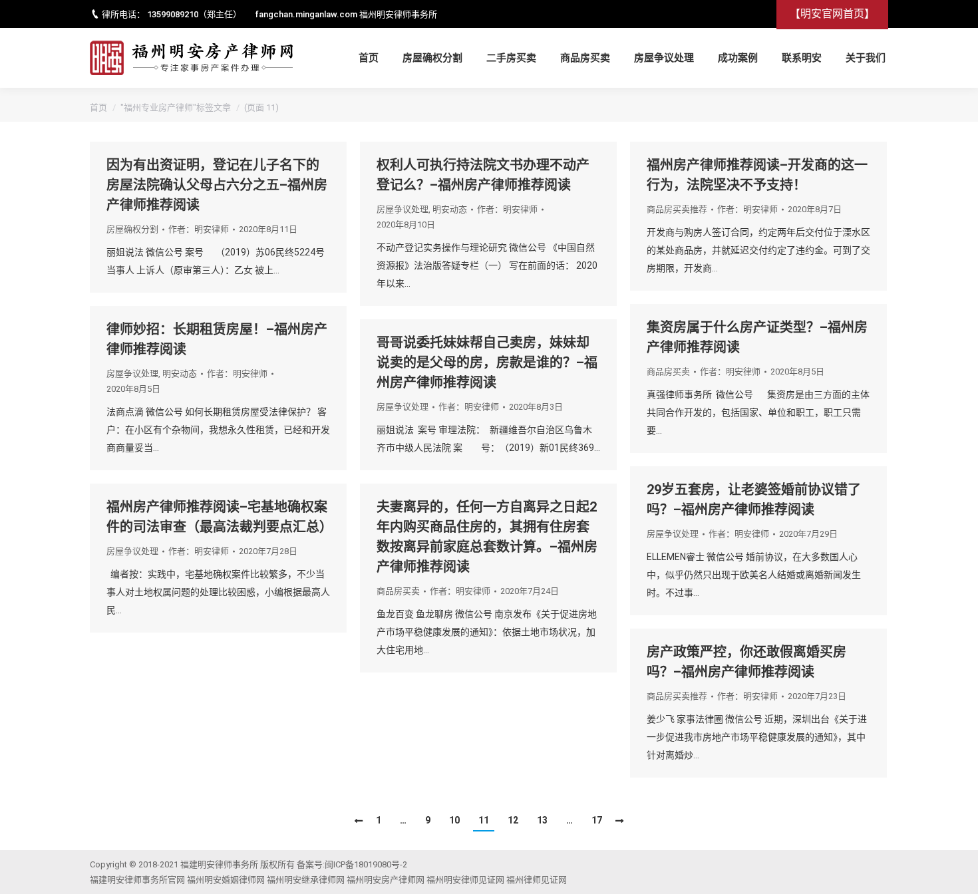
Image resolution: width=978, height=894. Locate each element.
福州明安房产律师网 (385, 880)
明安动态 (449, 209)
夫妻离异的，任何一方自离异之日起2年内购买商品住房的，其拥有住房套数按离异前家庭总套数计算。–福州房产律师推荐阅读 (487, 537)
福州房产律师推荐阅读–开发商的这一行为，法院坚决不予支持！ (757, 175)
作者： (198, 229)
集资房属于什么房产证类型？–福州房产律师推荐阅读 (757, 337)
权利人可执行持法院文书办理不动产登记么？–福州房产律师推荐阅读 (483, 175)
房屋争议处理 (402, 209)
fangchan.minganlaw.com (306, 14)
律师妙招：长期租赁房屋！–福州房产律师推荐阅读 (216, 339)
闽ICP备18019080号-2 (366, 864)
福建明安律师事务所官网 (137, 880)
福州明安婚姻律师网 (226, 880)
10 (454, 820)
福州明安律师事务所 (398, 14)
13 (542, 820)
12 (513, 820)
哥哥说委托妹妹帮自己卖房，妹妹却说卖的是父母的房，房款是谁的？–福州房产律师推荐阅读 (487, 362)
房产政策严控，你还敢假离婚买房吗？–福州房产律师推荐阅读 (746, 662)
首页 (98, 107)
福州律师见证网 (536, 880)
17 (596, 820)
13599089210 (172, 14)
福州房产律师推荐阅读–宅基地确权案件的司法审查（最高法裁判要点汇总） (218, 517)
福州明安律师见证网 (465, 880)
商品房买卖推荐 (677, 209)
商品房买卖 (668, 371)
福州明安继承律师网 (306, 880)
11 (483, 820)
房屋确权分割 (132, 229)
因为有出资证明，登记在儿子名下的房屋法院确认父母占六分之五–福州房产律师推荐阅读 (216, 185)
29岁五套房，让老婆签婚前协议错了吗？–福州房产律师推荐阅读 (754, 500)
